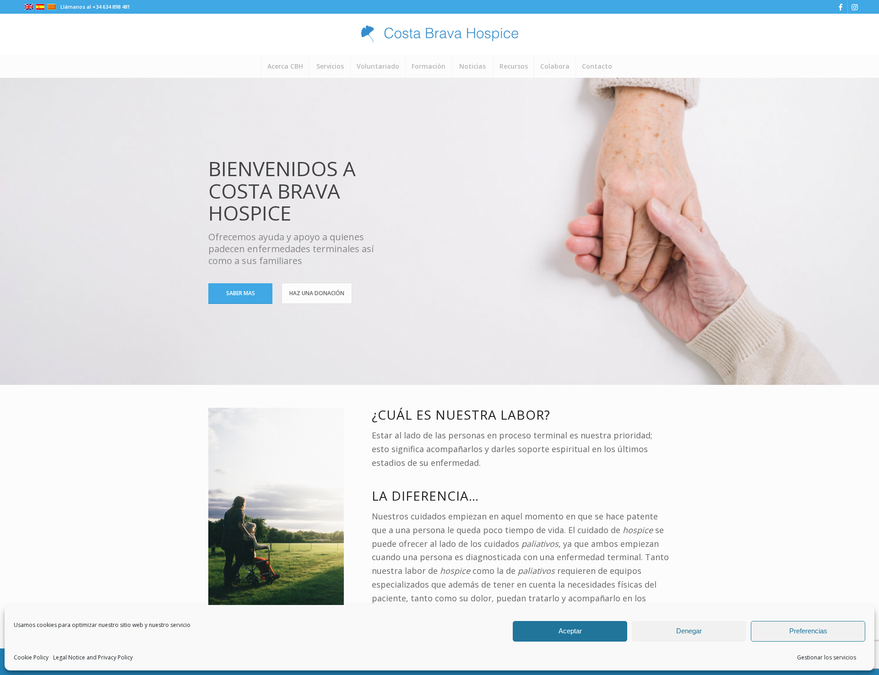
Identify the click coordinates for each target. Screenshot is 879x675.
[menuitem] (285, 66)
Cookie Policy (31, 657)
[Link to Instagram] (855, 7)
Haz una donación (316, 293)
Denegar (689, 631)
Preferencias (808, 631)
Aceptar (570, 631)
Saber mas (240, 293)
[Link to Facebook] (840, 7)
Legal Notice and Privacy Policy (93, 657)
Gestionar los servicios (826, 657)
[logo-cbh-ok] (439, 34)
